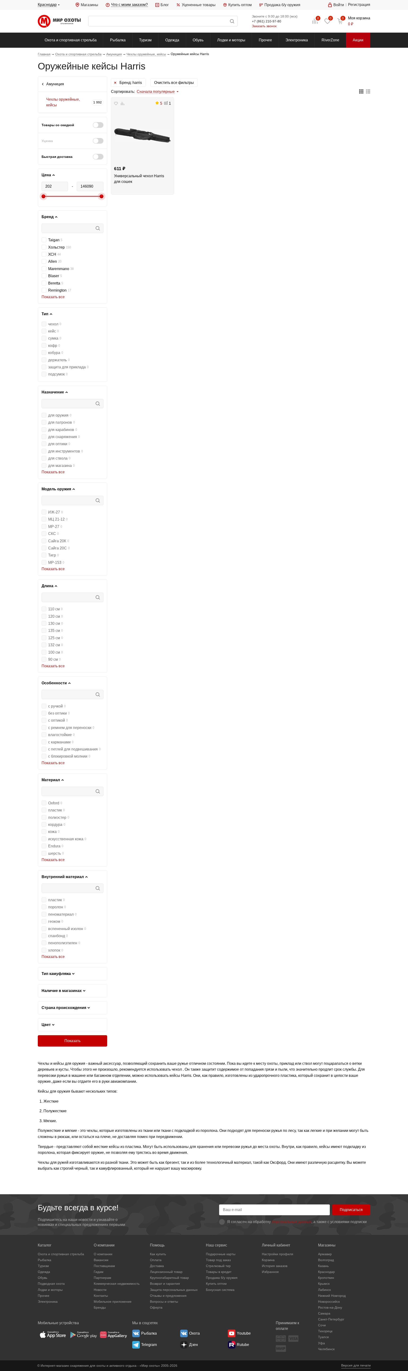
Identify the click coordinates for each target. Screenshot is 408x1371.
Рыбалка (118, 40)
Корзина (268, 1260)
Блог (165, 5)
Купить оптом (240, 5)
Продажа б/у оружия (282, 5)
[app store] (53, 1335)
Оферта (156, 1307)
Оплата (156, 1260)
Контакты (101, 1296)
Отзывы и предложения (168, 1296)
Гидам (98, 1272)
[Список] (368, 91)
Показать (72, 1041)
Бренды (100, 1307)
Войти (338, 5)
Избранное (270, 1272)
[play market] (83, 1335)
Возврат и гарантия (165, 1283)
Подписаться (351, 1210)
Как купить (158, 1254)
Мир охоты (59, 21)
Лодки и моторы (231, 40)
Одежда (172, 40)
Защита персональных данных (174, 1290)
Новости (100, 1290)
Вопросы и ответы (164, 1301)
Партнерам (102, 1278)
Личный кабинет (276, 1245)
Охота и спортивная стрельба (71, 40)
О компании (104, 1245)
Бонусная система (220, 1290)
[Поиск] (163, 21)
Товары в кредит (218, 1272)
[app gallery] (113, 1335)
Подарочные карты (220, 1254)
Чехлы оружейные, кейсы (63, 102)
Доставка (157, 1266)
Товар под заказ (218, 1260)
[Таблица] (361, 91)
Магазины (89, 5)
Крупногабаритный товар (169, 1278)
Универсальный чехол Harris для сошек (139, 179)
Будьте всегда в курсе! (78, 1207)
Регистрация (359, 5)
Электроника (296, 40)
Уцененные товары (198, 5)
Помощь (157, 1245)
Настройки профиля (277, 1254)
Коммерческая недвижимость (117, 1283)
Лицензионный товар (166, 1272)
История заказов (274, 1266)
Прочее (265, 40)
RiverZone (330, 40)
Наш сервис (216, 1245)
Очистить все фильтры (174, 83)
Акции (358, 40)
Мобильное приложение (113, 1301)
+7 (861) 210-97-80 (266, 21)
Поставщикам (104, 1266)
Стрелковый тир (218, 1266)
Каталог (44, 1245)
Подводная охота (51, 1283)
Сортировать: (123, 92)
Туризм (145, 40)
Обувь (198, 40)
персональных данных (291, 1222)
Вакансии (101, 1260)
